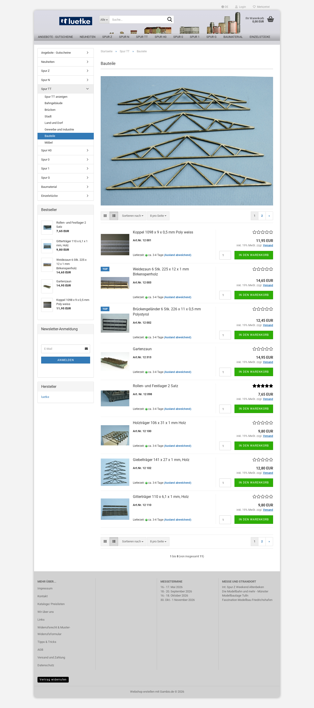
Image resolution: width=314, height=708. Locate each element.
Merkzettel (263, 6)
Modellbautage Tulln (235, 595)
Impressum (44, 588)
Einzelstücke (260, 37)
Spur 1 (195, 37)
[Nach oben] (301, 701)
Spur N (124, 37)
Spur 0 (178, 37)
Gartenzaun (142, 349)
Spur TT (142, 37)
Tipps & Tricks (46, 642)
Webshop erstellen (142, 691)
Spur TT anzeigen (56, 96)
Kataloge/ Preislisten (51, 604)
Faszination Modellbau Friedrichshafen (247, 600)
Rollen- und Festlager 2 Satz (155, 386)
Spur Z (107, 37)
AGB (40, 649)
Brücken (50, 109)
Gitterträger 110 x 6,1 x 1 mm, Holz (161, 496)
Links (41, 619)
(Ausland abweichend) (177, 255)
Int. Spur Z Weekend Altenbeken (243, 587)
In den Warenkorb (254, 255)
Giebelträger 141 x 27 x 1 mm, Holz (161, 460)
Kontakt (42, 596)
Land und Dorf (54, 123)
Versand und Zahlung (51, 657)
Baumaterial (233, 37)
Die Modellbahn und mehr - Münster (245, 591)
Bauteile (50, 136)
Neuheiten (87, 37)
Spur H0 (160, 37)
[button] (225, 6)
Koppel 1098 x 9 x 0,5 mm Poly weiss (163, 232)
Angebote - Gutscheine (55, 37)
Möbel (49, 142)
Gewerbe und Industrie (59, 129)
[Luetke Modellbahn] (64, 23)
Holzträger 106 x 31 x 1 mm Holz (159, 423)
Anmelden (65, 360)
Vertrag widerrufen (53, 679)
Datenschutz (45, 665)
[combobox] (132, 215)
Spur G (211, 37)
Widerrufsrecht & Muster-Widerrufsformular (53, 631)
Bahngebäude (54, 103)
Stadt (48, 116)
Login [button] (242, 6)
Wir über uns (45, 612)
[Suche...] (169, 20)
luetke (45, 397)
